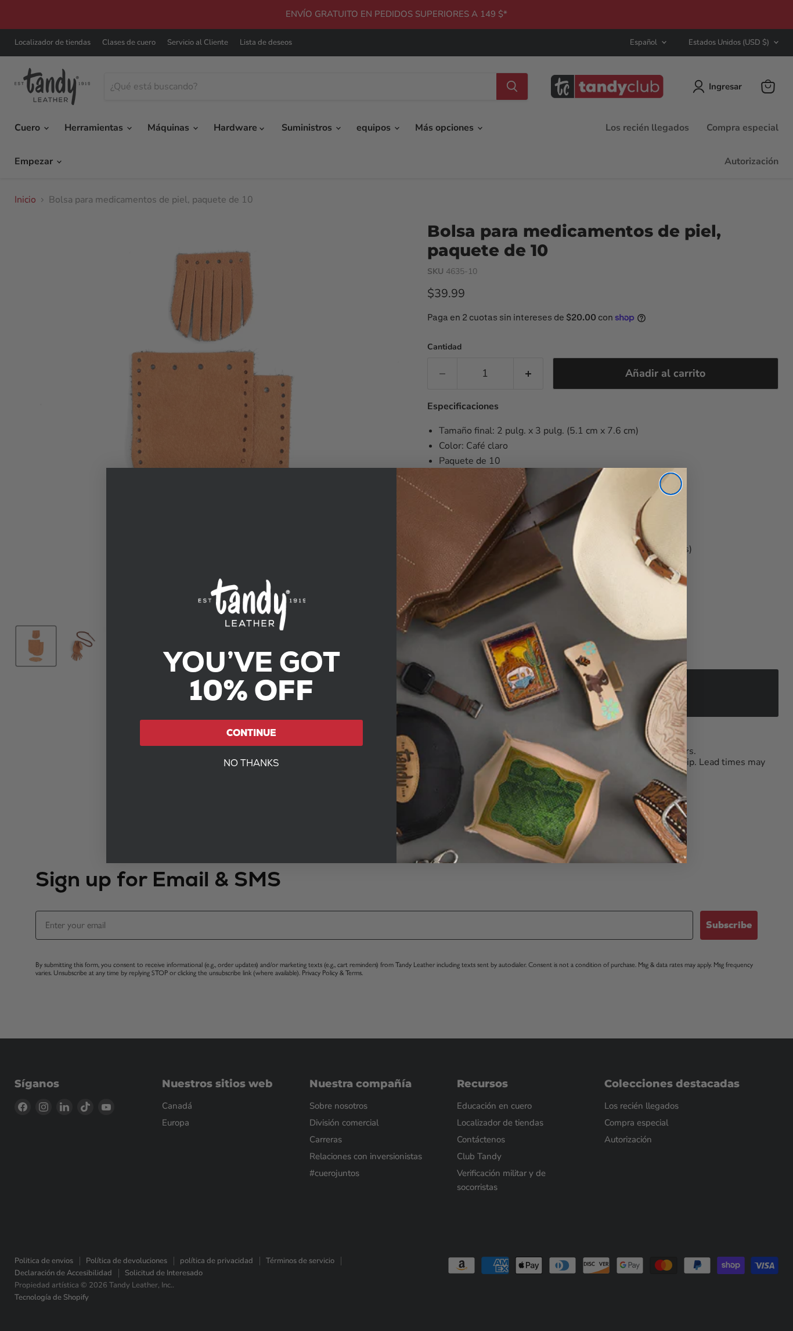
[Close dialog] (670, 483)
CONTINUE (251, 733)
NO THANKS (251, 763)
